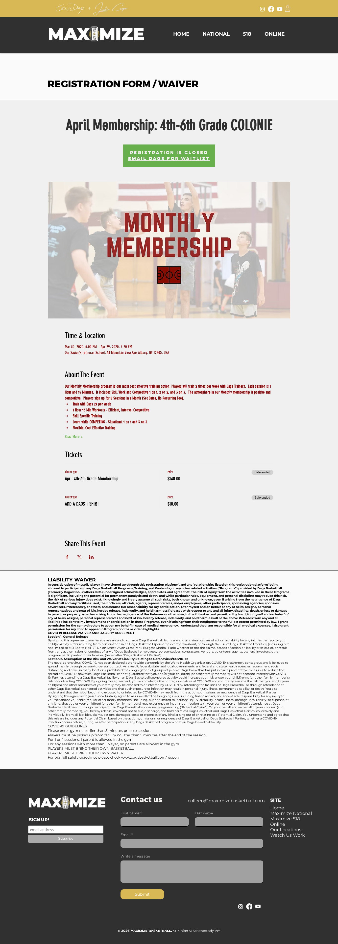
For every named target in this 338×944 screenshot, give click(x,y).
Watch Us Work (166, 9)
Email (127, 835)
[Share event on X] (79, 557)
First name (131, 813)
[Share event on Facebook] (67, 557)
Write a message (135, 856)
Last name (204, 813)
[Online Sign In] (253, 8)
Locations (191, 9)
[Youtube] (280, 9)
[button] (287, 8)
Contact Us (212, 9)
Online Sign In (237, 9)
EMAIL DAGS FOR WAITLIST (169, 158)
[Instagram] (262, 9)
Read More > (74, 436)
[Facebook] (271, 9)
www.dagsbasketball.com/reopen (150, 757)
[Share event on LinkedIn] (91, 557)
